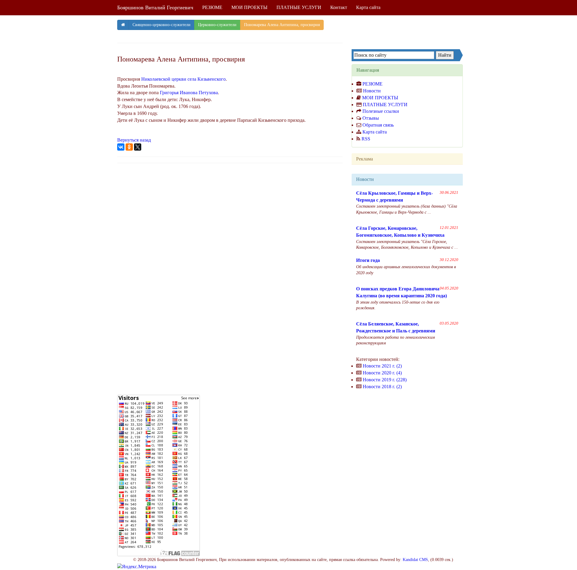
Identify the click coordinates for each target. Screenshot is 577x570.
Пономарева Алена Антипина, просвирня (282, 24)
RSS (366, 138)
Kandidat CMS (415, 559)
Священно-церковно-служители (162, 24)
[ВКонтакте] (120, 147)
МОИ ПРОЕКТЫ (249, 7)
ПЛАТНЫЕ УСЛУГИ (298, 7)
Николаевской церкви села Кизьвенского (183, 79)
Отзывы (370, 118)
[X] (137, 147)
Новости (372, 90)
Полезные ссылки (380, 111)
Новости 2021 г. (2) (382, 365)
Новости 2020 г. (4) (382, 372)
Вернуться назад (134, 139)
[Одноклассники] (129, 147)
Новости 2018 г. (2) (382, 386)
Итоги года (368, 260)
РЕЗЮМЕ (212, 7)
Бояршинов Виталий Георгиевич (155, 7)
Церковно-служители (217, 24)
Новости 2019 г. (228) (385, 379)
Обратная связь (378, 125)
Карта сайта (368, 7)
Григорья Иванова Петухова (189, 92)
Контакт (338, 7)
